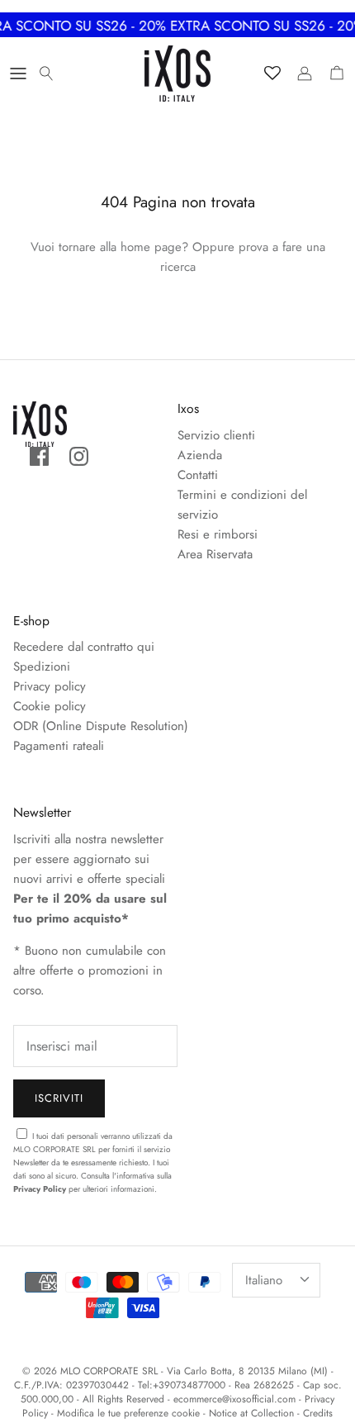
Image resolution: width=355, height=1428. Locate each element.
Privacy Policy (39, 1189)
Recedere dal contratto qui (83, 647)
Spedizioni (41, 666)
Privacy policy (49, 686)
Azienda (200, 455)
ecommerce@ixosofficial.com (234, 1399)
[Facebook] (39, 456)
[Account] (300, 73)
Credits (318, 1413)
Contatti (198, 475)
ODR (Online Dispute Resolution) (100, 726)
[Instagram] (78, 456)
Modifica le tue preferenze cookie (128, 1413)
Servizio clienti (216, 435)
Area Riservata (215, 554)
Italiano (263, 1280)
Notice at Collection (251, 1413)
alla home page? (144, 247)
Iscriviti (59, 1098)
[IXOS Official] (177, 73)
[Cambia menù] (18, 73)
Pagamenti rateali (58, 746)
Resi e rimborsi (218, 534)
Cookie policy (49, 706)
